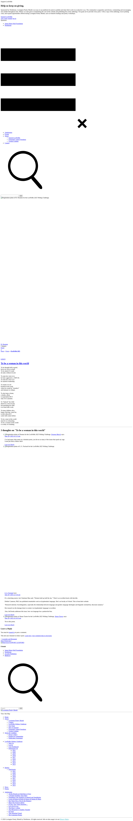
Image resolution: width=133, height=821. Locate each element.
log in (14, 18)
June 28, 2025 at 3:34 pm (12, 595)
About (7, 136)
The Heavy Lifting (14, 808)
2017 (14, 757)
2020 (14, 752)
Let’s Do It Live (13, 806)
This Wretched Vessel (15, 813)
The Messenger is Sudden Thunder (19, 810)
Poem (2, 348)
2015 (14, 761)
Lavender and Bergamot (9, 639)
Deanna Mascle (56, 434)
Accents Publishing (11, 654)
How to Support (13, 727)
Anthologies (8, 132)
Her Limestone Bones (15, 815)
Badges (7, 768)
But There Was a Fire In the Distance (20, 801)
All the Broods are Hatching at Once (20, 794)
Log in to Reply (9, 444)
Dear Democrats (6, 641)
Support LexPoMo (6, 17)
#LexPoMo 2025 (15, 351)
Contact (7, 143)
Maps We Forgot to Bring (16, 803)
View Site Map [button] (5, 714)
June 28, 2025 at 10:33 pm (13, 618)
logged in (12, 632)
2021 (14, 750)
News (6, 787)
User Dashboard (14, 747)
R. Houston (4, 344)
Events (7, 134)
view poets (4, 18)
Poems (7, 351)
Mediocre (8, 655)
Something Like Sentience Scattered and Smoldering (25, 797)
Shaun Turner (59, 616)
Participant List (13, 748)
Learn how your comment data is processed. (38, 636)
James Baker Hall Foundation (14, 23)
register (10, 18)
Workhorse (8, 25)
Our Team (12, 726)
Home (2, 351)
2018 (14, 755)
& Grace (11, 811)
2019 (14, 754)
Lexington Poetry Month (16, 720)
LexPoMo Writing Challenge (17, 724)
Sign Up (11, 743)
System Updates (13, 141)
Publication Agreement (16, 738)
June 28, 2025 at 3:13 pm (12, 436)
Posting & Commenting (16, 736)
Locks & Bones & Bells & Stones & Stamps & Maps (25, 799)
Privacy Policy (13, 734)
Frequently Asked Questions (17, 139)
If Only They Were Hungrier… (18, 804)
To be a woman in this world (15, 363)
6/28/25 (3, 359)
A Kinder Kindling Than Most (18, 795)
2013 (14, 764)
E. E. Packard (9, 593)
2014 (14, 762)
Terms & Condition (11, 733)
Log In (11, 745)
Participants (12, 769)
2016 (14, 759)
